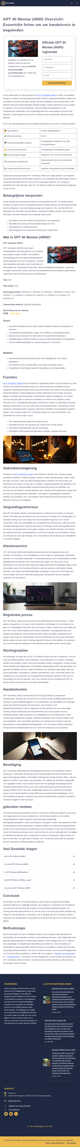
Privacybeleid (71, 1143)
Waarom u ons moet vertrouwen (20, 1106)
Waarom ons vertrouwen (64, 953)
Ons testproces (13, 957)
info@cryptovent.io (14, 1101)
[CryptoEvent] (7, 3)
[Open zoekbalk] (71, 3)
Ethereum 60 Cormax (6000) (63, 989)
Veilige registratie (57, 83)
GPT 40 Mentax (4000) (46, 95)
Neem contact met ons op (55, 1143)
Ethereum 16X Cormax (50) (55, 1020)
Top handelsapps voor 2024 (40, 1126)
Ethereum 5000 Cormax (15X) (63, 1050)
